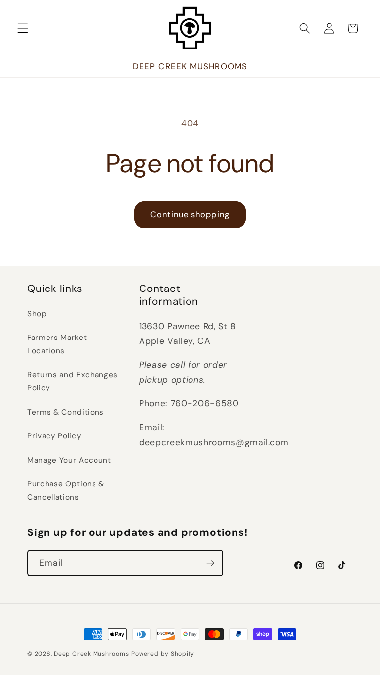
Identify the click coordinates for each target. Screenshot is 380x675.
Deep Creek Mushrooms (91, 654)
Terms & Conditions (65, 412)
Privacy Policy (54, 436)
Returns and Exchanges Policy (72, 381)
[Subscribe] (210, 563)
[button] (23, 28)
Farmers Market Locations (57, 344)
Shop (37, 314)
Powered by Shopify (162, 654)
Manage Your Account (69, 460)
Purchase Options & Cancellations (65, 490)
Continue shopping (190, 214)
